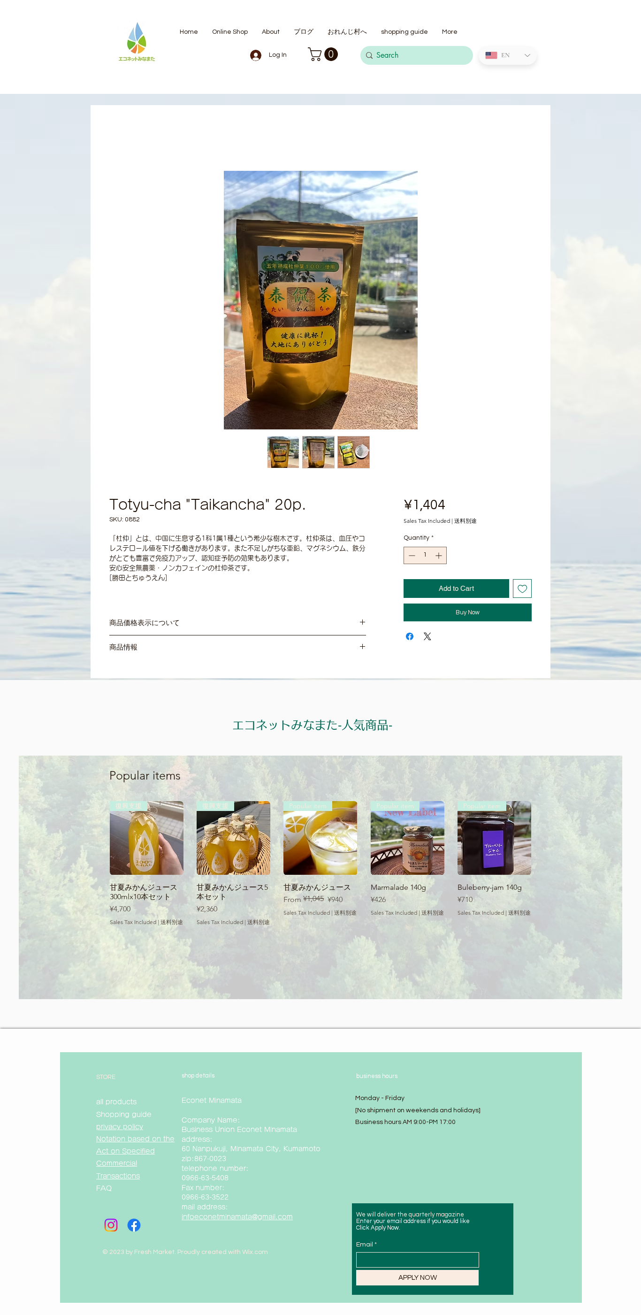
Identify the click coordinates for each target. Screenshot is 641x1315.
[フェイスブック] (134, 1227)
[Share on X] (427, 638)
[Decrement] (411, 557)
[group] (320, 870)
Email (364, 1246)
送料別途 (465, 522)
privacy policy (119, 1128)
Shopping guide (125, 1116)
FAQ (104, 1190)
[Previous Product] (96, 839)
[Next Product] (544, 839)
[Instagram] (111, 1227)
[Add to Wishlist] (522, 590)
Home (119, 139)
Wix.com (255, 1254)
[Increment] (439, 557)
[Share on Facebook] (409, 638)
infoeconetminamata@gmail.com (237, 1219)
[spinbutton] (425, 557)
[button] (324, 54)
